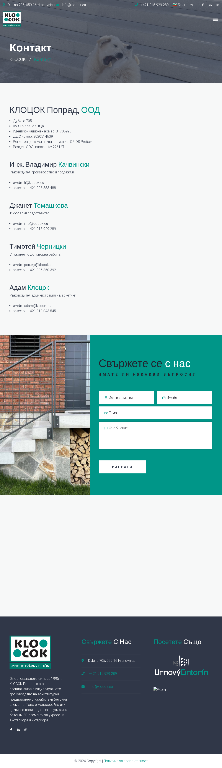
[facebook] (202, 5)
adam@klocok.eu (37, 306)
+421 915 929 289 (42, 229)
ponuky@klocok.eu (38, 265)
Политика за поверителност (126, 761)
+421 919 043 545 (42, 311)
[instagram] (217, 5)
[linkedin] (210, 5)
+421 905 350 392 (42, 270)
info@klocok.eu (36, 224)
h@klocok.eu (34, 183)
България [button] (185, 5)
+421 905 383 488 (42, 188)
